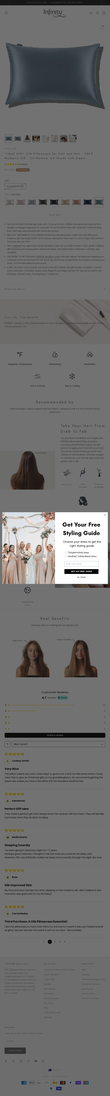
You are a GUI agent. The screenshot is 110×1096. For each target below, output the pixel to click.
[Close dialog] (105, 515)
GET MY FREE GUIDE (81, 571)
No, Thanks (81, 577)
